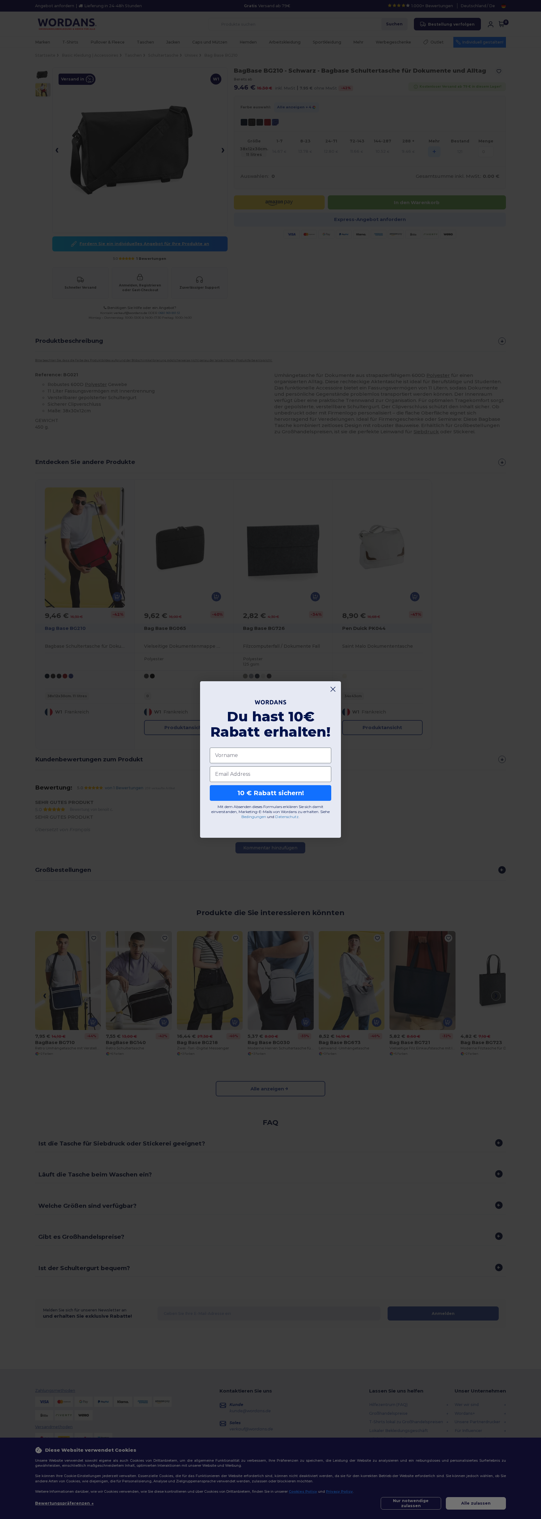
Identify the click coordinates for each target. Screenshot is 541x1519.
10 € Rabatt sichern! (270, 793)
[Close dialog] (332, 689)
